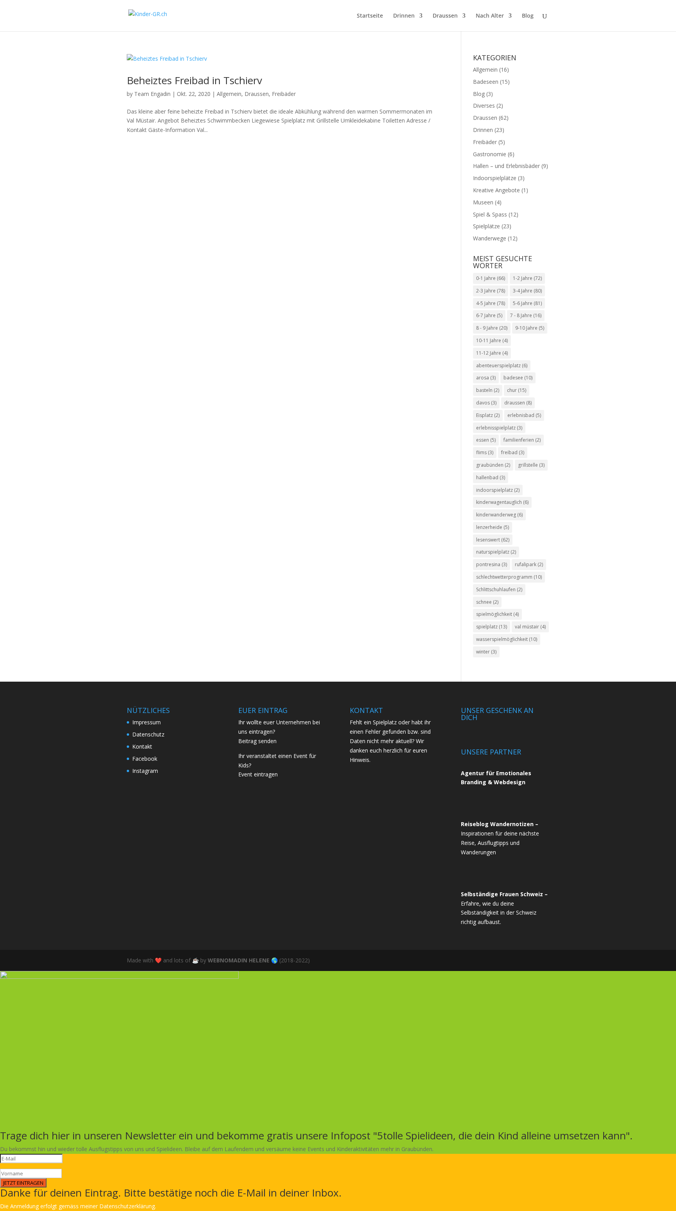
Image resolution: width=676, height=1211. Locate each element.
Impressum (146, 722)
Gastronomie (489, 154)
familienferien (522, 440)
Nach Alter (490, 16)
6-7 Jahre (489, 315)
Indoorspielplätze (494, 178)
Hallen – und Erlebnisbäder (506, 166)
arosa (486, 377)
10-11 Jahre (492, 340)
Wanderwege (489, 238)
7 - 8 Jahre (525, 315)
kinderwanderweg (499, 514)
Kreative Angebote (496, 190)
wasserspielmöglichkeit (506, 639)
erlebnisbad (524, 415)
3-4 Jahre (527, 290)
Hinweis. (360, 759)
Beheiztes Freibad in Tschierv (194, 80)
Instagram (145, 770)
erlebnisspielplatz (499, 427)
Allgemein (229, 93)
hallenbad (490, 477)
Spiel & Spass (490, 214)
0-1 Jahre (490, 278)
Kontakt (142, 746)
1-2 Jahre (527, 278)
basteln (487, 390)
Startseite (370, 16)
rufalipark (529, 564)
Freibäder (284, 93)
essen (486, 440)
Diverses (484, 105)
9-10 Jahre (529, 328)
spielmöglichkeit (497, 614)
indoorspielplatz (498, 490)
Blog (528, 16)
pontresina (491, 564)
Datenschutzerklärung (127, 1206)
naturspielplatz (496, 552)
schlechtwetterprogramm (509, 577)
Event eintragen (258, 774)
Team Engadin (152, 93)
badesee (517, 377)
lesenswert (492, 539)
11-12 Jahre (492, 353)
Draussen (445, 16)
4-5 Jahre (490, 303)
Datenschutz (148, 734)
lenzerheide (492, 527)
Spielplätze (486, 226)
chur (516, 390)
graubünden (493, 465)
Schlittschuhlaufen (499, 589)
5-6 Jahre (527, 303)
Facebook (144, 758)
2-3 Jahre (490, 290)
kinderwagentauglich (502, 502)
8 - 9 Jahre (491, 328)
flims (484, 452)
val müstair (530, 626)
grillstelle (531, 465)
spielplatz (491, 626)
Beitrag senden (257, 741)
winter (486, 651)
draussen (518, 402)
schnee (487, 602)
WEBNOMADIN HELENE (239, 960)
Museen (483, 202)
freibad (512, 452)
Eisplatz (488, 415)
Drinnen (404, 16)
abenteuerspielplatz (501, 365)
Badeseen (485, 81)
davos (486, 402)
